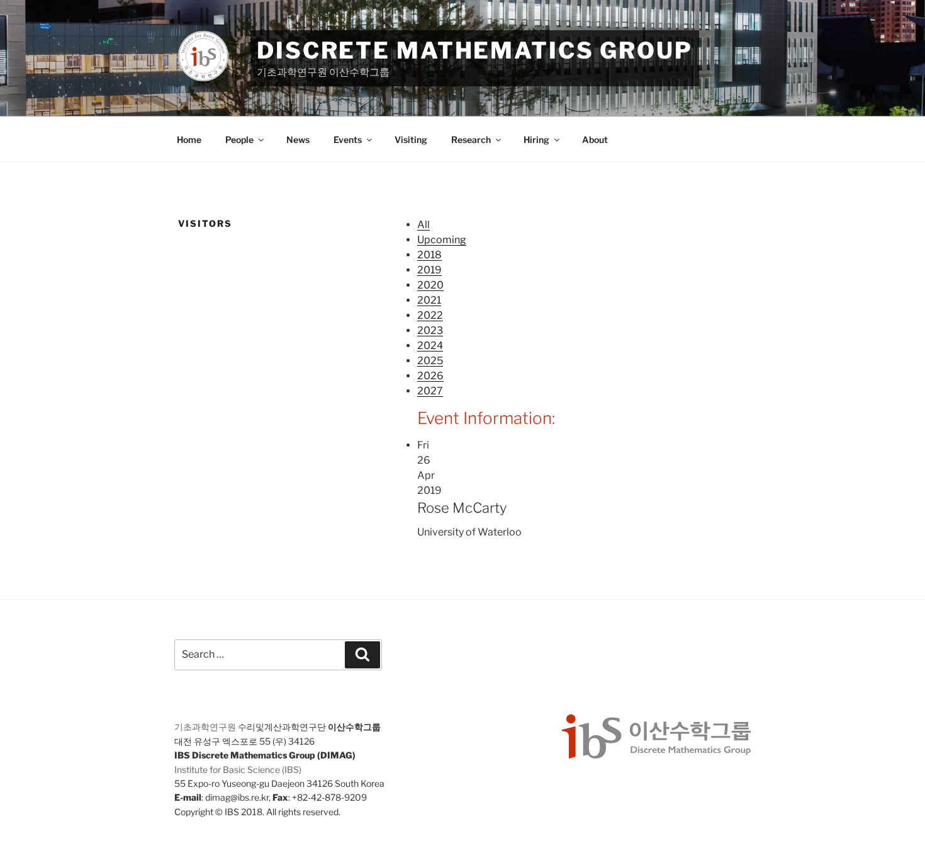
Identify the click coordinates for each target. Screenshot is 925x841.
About (595, 139)
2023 (430, 330)
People (239, 139)
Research (471, 139)
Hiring (536, 139)
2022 (430, 315)
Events (348, 139)
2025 (430, 361)
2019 (429, 270)
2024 (430, 346)
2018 (429, 255)
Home (189, 139)
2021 (429, 300)
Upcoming (441, 240)
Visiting (411, 139)
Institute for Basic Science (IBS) (237, 769)
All (423, 225)
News (298, 139)
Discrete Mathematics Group (475, 50)
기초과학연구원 (205, 726)
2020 (430, 285)
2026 (430, 376)
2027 (430, 391)
